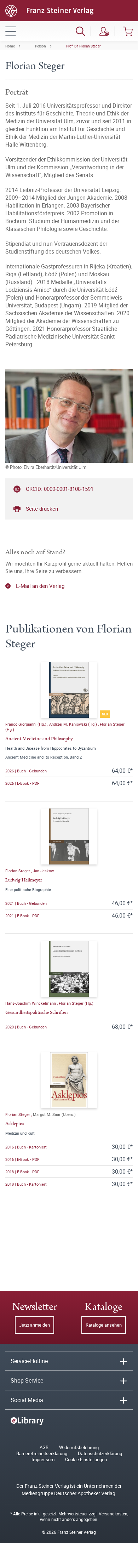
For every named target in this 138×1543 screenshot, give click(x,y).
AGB (44, 1448)
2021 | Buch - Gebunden (26, 903)
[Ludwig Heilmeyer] (69, 836)
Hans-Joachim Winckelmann (31, 1003)
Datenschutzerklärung (100, 1454)
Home (10, 46)
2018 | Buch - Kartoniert (26, 1184)
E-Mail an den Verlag (40, 585)
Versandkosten (113, 1513)
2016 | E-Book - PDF (22, 1159)
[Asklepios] (69, 1080)
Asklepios (14, 1124)
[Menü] (10, 31)
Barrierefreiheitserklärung (41, 1454)
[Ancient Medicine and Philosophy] (69, 690)
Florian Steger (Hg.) (76, 1003)
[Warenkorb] (128, 31)
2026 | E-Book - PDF (22, 783)
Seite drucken (42, 508)
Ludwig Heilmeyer (23, 880)
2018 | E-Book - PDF (22, 1171)
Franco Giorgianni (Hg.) (26, 724)
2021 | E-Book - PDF (22, 915)
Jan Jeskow (43, 870)
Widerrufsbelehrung (79, 1448)
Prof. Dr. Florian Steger (83, 46)
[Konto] (104, 31)
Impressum (42, 1460)
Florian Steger (18, 870)
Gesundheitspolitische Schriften (36, 1012)
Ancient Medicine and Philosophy (39, 739)
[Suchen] (80, 31)
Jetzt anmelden (34, 1325)
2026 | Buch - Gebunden (26, 770)
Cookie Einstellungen (86, 1460)
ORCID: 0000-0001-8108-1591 (59, 488)
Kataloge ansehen (104, 1325)
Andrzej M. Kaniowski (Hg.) (73, 724)
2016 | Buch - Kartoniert (26, 1147)
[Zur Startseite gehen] (49, 10)
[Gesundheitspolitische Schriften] (69, 969)
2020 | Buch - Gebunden (26, 1026)
